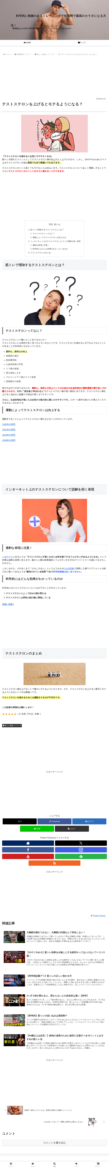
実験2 (11, 604)
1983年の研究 (8, 424)
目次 (51, 224)
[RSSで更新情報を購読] (54, 863)
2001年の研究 (8, 429)
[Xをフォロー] (81, 843)
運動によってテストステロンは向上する (49, 237)
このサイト (7, 556)
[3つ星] (9, 714)
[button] (72, 829)
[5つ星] (15, 714)
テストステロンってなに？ (44, 233)
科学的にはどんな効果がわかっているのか (50, 249)
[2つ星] (6, 714)
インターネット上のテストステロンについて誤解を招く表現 (55, 241)
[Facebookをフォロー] (28, 849)
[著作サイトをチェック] (28, 843)
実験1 (5, 604)
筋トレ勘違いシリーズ (13, 725)
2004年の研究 (8, 434)
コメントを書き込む (54, 1142)
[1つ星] (3, 714)
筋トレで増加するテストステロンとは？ (47, 230)
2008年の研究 (8, 440)
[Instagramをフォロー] (81, 849)
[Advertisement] (54, 76)
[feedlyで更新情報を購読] (81, 856)
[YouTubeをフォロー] (28, 856)
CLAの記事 (69, 568)
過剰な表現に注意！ (41, 245)
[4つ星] (12, 714)
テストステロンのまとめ (40, 253)
